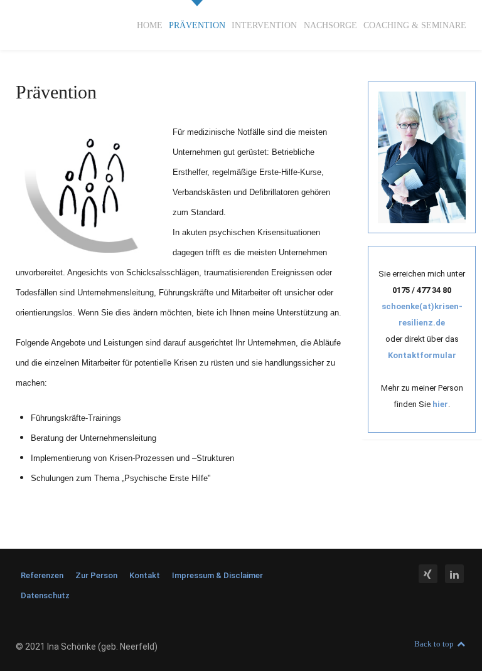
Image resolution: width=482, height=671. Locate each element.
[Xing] (429, 574)
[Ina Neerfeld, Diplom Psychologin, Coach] (422, 156)
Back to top (435, 643)
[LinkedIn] (454, 574)
